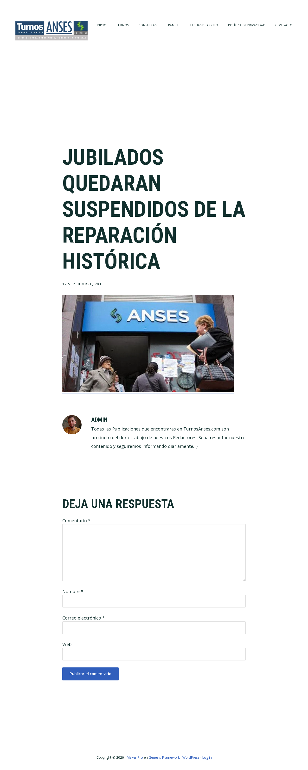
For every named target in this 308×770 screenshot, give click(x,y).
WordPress (190, 757)
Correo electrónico (83, 618)
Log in (207, 757)
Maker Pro (135, 757)
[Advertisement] (154, 101)
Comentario (76, 520)
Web (67, 644)
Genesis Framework (164, 757)
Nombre (72, 591)
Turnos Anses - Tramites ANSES (51, 31)
